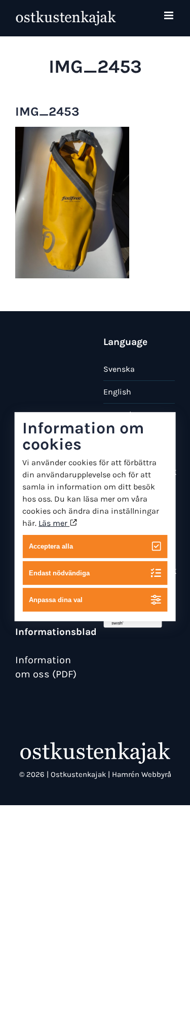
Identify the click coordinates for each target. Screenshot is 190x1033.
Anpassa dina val (56, 600)
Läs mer (54, 522)
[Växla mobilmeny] (169, 15)
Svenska (119, 369)
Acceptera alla (51, 546)
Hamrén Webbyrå (141, 774)
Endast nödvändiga (59, 573)
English (117, 392)
